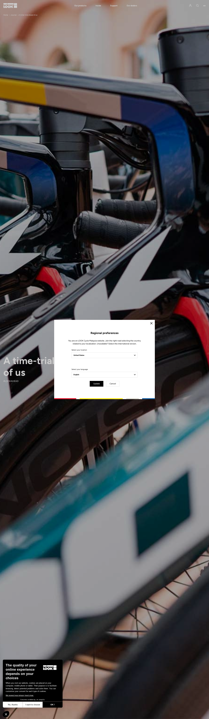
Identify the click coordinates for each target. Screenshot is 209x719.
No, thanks (13, 704)
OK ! (52, 704)
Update (96, 383)
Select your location (79, 350)
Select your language (80, 369)
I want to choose (32, 704)
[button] (6, 714)
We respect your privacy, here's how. (20, 695)
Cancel (113, 383)
